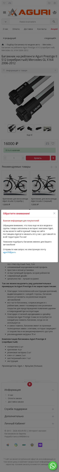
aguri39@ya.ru (9, 252)
